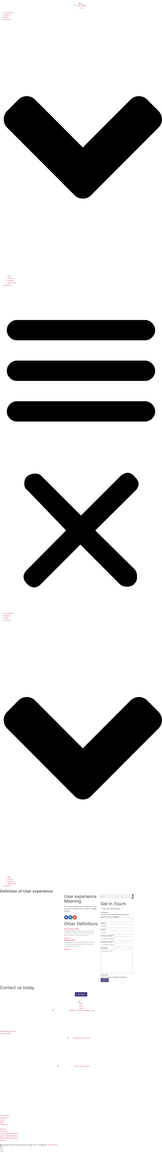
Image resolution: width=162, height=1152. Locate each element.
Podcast (10, 280)
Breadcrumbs (69, 940)
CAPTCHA (104, 975)
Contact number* (107, 935)
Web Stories (12, 283)
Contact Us (8, 285)
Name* (103, 923)
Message (104, 948)
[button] (81, 449)
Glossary (11, 278)
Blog (9, 276)
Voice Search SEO (71, 929)
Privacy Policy (53, 1145)
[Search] (133, 896)
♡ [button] (37, 1145)
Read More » (67, 938)
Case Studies (8, 12)
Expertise (7, 15)
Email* (103, 929)
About (6, 17)
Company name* (107, 942)
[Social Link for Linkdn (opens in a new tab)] (81, 1088)
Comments (104, 912)
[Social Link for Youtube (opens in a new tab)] (81, 1051)
